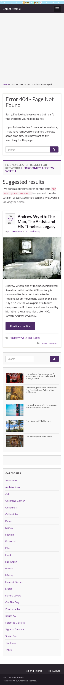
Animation (11, 480)
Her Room (34, 337)
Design (9, 521)
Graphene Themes (27, 680)
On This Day (34, 231)
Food (8, 554)
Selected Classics (15, 622)
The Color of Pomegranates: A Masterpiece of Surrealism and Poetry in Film (40, 376)
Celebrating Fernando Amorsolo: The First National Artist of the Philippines (41, 390)
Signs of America (14, 629)
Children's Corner (15, 500)
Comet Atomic (12, 8)
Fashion (9, 534)
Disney (9, 527)
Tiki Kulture (53, 670)
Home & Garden (14, 581)
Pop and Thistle (33, 670)
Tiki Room (10, 642)
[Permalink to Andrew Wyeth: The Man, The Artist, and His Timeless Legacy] (32, 258)
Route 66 (10, 615)
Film (7, 548)
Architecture (12, 487)
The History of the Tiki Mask (39, 436)
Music (8, 588)
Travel (8, 649)
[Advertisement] (32, 48)
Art (26, 231)
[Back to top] (56, 677)
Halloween (11, 561)
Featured (10, 541)
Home (6, 84)
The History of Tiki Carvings (39, 421)
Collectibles (11, 514)
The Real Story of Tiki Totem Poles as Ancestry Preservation (41, 406)
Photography (12, 609)
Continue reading (20, 325)
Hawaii (9, 568)
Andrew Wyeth (18, 337)
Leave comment (49, 343)
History (9, 575)
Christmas (11, 507)
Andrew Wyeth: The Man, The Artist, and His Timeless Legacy (36, 221)
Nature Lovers (13, 595)
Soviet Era (11, 636)
